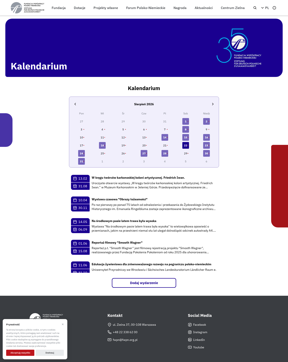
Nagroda (180, 7)
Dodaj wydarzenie (144, 283)
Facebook (199, 325)
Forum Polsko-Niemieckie (145, 7)
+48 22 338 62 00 (125, 332)
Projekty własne (106, 7)
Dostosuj (50, 352)
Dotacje (79, 7)
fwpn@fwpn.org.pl (125, 340)
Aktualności (204, 7)
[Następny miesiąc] (213, 104)
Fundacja (59, 7)
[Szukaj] (255, 8)
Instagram (200, 332)
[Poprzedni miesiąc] (75, 104)
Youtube (198, 347)
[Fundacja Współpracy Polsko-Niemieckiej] (27, 8)
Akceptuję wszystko (20, 352)
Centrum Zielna (233, 7)
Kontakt (115, 315)
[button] (264, 8)
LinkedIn (199, 340)
